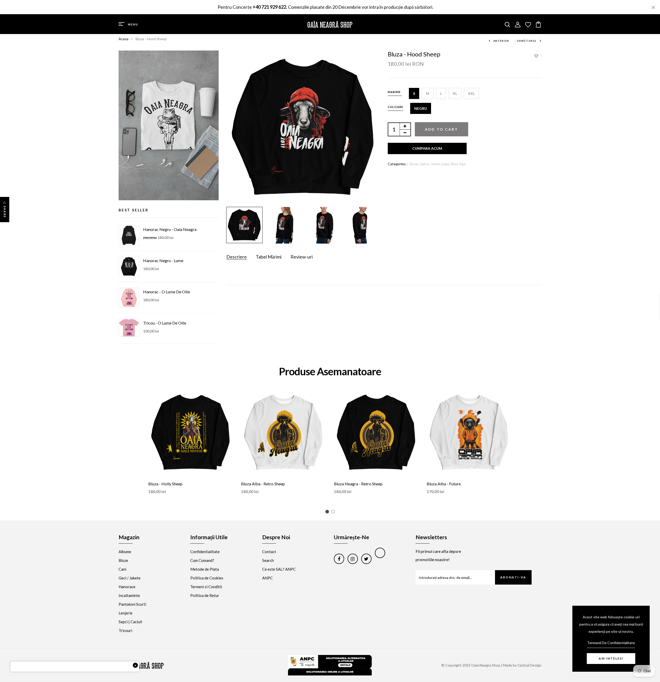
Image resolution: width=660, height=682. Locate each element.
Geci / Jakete (130, 578)
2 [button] (334, 512)
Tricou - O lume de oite (164, 322)
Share (4, 212)
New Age (458, 164)
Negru (420, 108)
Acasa (123, 39)
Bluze (123, 560)
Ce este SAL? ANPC (279, 569)
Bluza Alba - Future (444, 483)
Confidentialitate (205, 551)
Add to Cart (441, 129)
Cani (122, 569)
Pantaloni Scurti (132, 604)
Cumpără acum (427, 148)
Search (268, 560)
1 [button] (328, 512)
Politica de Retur (204, 595)
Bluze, (415, 164)
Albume (125, 551)
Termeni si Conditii (206, 586)
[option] (303, 127)
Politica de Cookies (206, 578)
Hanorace (127, 586)
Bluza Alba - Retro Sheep (263, 483)
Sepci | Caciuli (130, 621)
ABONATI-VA (513, 577)
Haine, (425, 164)
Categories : (398, 164)
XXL (471, 93)
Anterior (501, 40)
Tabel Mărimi (269, 257)
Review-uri (302, 257)
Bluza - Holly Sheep (165, 483)
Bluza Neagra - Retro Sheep (358, 483)
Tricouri (125, 630)
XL (455, 93)
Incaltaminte (129, 595)
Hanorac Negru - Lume (163, 260)
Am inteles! (611, 658)
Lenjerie (126, 613)
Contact (269, 551)
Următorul (527, 40)
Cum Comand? (202, 560)
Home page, (441, 164)
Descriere (236, 257)
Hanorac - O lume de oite (166, 291)
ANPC (267, 578)
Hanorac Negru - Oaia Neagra (169, 229)
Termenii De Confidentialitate (611, 643)
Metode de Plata (204, 569)
